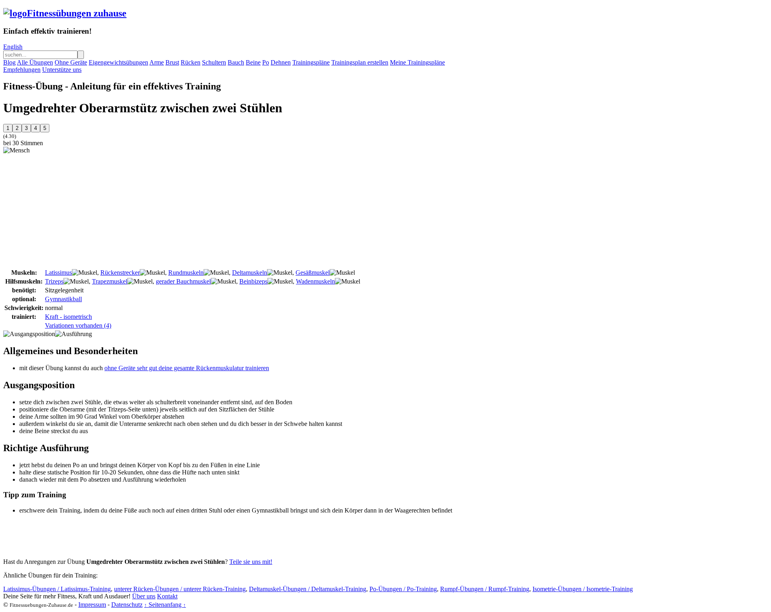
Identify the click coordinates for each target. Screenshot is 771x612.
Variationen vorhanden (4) (78, 325)
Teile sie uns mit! (250, 561)
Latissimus (58, 272)
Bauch (236, 62)
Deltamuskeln (249, 272)
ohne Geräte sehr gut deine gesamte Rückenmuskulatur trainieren (186, 368)
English (12, 46)
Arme (156, 62)
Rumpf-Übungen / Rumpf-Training (484, 589)
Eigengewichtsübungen (118, 62)
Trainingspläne (311, 62)
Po (265, 62)
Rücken (190, 62)
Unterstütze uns (62, 69)
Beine (253, 62)
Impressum (92, 604)
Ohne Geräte (71, 62)
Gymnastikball (63, 299)
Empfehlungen (22, 69)
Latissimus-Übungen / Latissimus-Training (57, 589)
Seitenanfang (165, 604)
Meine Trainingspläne (417, 62)
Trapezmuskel (109, 281)
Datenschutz (127, 604)
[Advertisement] (70, 210)
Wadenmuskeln (315, 281)
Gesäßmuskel (313, 272)
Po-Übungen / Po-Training (403, 589)
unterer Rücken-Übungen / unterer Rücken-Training (180, 589)
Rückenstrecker (120, 272)
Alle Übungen (35, 62)
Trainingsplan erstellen (359, 62)
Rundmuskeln (186, 272)
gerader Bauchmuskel (183, 281)
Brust (172, 62)
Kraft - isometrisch (68, 316)
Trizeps (54, 281)
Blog (9, 62)
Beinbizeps (253, 281)
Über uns (143, 596)
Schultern (214, 62)
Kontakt (167, 596)
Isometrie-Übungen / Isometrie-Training (582, 589)
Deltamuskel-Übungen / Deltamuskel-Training (307, 589)
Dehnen (281, 62)
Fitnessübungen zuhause (76, 13)
